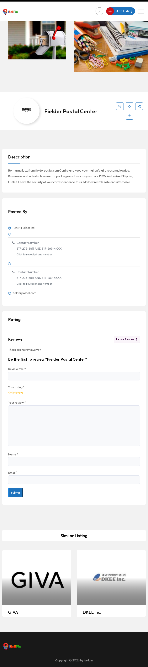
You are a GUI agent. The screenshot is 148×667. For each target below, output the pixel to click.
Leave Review (125, 339)
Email (13, 472)
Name (13, 454)
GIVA (13, 612)
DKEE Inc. (92, 612)
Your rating (16, 387)
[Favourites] (129, 106)
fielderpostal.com (24, 293)
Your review (17, 402)
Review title (17, 369)
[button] (141, 57)
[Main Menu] (141, 11)
